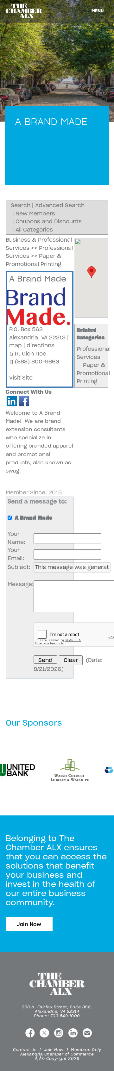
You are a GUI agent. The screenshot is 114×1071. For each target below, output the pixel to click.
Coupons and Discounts (49, 221)
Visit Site (21, 377)
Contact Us (24, 1049)
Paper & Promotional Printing (93, 373)
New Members (35, 213)
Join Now (29, 924)
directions (40, 345)
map (15, 345)
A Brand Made (37, 279)
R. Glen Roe (30, 353)
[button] (91, 272)
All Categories (34, 229)
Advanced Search (60, 205)
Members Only (86, 1049)
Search (20, 205)
